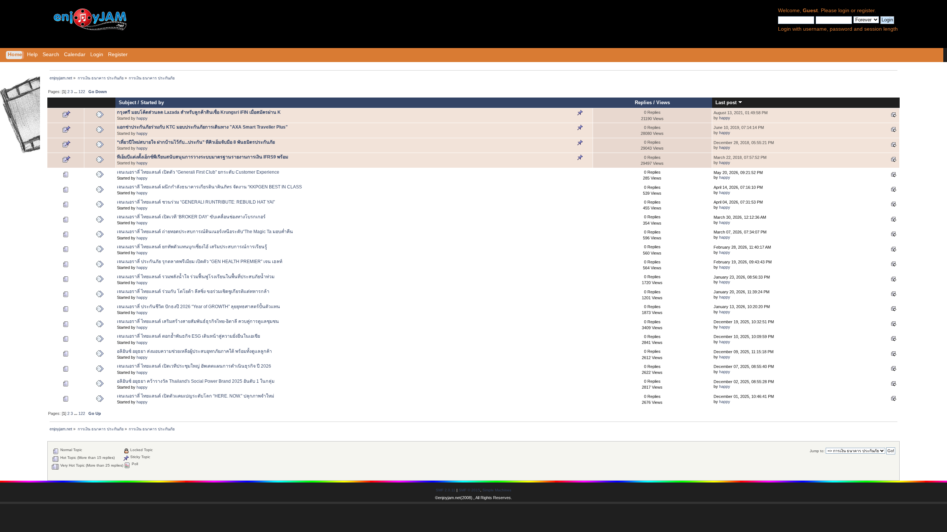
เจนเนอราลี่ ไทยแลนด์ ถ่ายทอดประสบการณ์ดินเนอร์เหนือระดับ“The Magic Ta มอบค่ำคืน (205, 231)
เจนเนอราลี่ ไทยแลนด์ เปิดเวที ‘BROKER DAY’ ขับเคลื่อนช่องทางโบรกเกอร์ (191, 216)
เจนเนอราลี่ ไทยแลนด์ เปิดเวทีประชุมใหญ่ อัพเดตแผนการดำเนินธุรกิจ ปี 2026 (194, 366)
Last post (726, 102)
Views (663, 102)
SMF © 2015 (469, 490)
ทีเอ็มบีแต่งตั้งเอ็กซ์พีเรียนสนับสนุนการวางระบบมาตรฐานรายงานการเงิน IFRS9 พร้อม (202, 157)
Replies (643, 102)
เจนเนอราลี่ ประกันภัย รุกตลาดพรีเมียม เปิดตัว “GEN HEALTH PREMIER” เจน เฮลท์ (199, 261)
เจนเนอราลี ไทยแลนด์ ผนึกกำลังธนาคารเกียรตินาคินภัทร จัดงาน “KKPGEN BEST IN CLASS (209, 187)
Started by (152, 102)
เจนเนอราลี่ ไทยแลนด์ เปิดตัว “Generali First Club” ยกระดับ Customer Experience (198, 172)
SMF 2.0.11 (445, 490)
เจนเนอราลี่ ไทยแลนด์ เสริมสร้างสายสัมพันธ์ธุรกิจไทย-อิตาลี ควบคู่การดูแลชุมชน (198, 321)
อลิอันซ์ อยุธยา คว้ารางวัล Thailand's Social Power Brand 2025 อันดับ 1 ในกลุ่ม (195, 381)
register (865, 10)
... (76, 91)
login (843, 10)
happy (142, 118)
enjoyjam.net (449, 497)
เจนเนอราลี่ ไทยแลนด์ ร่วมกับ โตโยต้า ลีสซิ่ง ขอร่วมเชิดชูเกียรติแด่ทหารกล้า (193, 291)
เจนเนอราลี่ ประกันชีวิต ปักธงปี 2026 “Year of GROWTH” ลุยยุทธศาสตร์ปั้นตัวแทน (198, 306)
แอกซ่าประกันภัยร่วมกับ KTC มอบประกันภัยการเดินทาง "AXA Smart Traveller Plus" (202, 127)
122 (81, 91)
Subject (127, 102)
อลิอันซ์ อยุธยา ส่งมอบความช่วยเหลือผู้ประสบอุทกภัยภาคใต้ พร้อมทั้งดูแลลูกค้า (194, 351)
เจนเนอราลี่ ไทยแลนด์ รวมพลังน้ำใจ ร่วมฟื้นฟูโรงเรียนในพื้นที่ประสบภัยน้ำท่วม (195, 276)
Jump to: (817, 451)
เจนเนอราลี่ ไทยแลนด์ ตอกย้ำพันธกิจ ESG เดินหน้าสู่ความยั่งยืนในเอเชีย (188, 336)
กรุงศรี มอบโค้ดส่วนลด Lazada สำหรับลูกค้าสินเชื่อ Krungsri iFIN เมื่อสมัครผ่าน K (199, 112)
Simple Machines (496, 490)
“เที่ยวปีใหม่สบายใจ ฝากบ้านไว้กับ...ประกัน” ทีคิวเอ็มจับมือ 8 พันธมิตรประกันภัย (196, 142)
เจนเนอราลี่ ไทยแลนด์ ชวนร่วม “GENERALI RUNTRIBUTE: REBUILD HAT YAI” (196, 202)
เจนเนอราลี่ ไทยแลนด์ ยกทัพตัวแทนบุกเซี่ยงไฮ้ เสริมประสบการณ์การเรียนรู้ (192, 246)
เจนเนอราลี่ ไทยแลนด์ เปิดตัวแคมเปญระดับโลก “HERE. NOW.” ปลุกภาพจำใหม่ (195, 396)
